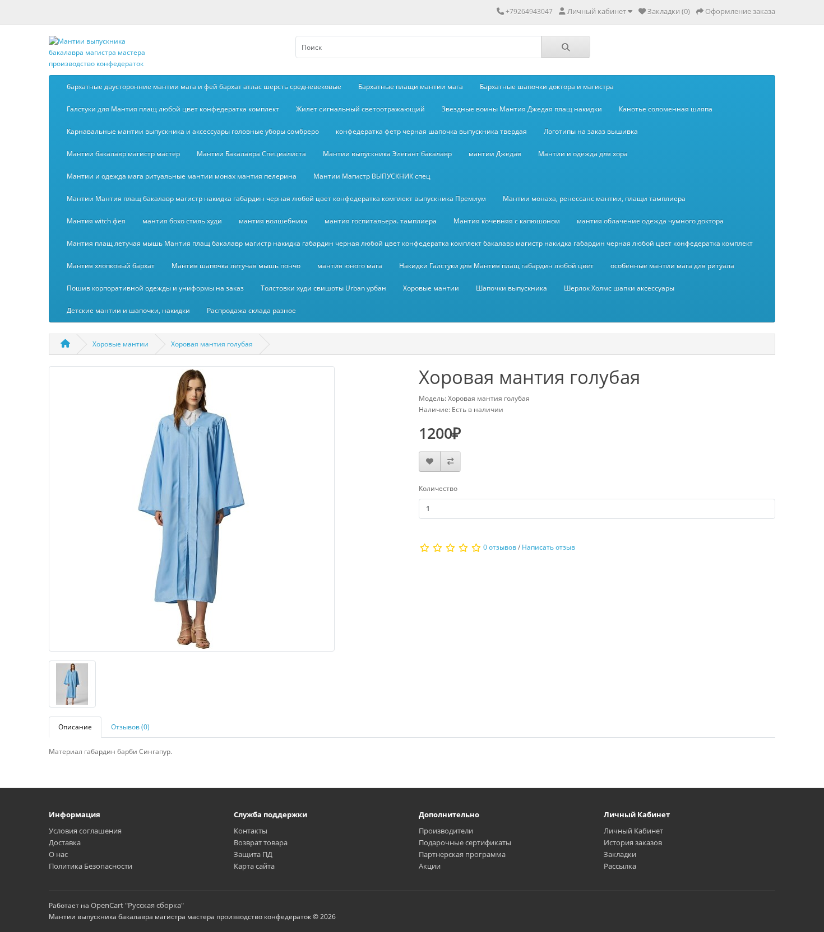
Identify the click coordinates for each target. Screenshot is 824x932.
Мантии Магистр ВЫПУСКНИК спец (371, 176)
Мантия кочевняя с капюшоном (506, 221)
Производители (446, 831)
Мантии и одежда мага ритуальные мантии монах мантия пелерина (182, 176)
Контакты (250, 831)
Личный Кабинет (633, 831)
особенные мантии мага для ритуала (672, 265)
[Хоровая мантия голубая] (192, 512)
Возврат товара (261, 842)
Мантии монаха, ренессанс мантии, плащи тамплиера (594, 198)
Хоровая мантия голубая (212, 344)
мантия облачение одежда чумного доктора (650, 221)
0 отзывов (499, 547)
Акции (430, 866)
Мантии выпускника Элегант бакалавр (387, 153)
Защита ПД (253, 854)
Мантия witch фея (96, 221)
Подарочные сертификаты (465, 842)
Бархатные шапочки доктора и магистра (547, 86)
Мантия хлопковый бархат (111, 265)
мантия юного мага (349, 265)
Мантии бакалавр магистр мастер (123, 153)
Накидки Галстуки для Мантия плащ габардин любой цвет (496, 265)
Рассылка (620, 866)
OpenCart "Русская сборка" (137, 905)
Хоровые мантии (431, 288)
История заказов (633, 842)
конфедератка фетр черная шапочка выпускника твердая (431, 131)
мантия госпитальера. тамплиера (381, 221)
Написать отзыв (548, 547)
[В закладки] (430, 461)
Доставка (65, 842)
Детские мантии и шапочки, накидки (128, 310)
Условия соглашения (85, 831)
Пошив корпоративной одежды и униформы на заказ (155, 288)
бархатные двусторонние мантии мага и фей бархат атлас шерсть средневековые (204, 86)
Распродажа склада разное (251, 310)
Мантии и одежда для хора (583, 153)
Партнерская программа (462, 854)
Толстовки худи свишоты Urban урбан (323, 288)
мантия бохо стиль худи (182, 221)
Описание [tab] (75, 727)
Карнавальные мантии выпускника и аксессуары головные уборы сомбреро (193, 131)
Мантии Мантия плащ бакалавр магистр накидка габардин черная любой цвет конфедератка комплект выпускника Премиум (276, 198)
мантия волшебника (273, 221)
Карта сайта (254, 866)
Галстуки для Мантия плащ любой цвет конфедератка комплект (173, 109)
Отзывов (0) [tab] (130, 727)
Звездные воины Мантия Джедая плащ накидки (522, 109)
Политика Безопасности (90, 866)
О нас (58, 854)
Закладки (620, 854)
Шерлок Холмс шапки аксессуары (619, 288)
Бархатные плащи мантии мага (410, 86)
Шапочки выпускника (511, 288)
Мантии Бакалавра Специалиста (251, 153)
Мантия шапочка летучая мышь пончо (236, 265)
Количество (438, 488)
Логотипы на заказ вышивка (591, 131)
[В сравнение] (450, 461)
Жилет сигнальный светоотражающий (360, 109)
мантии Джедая (495, 153)
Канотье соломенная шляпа (665, 109)
